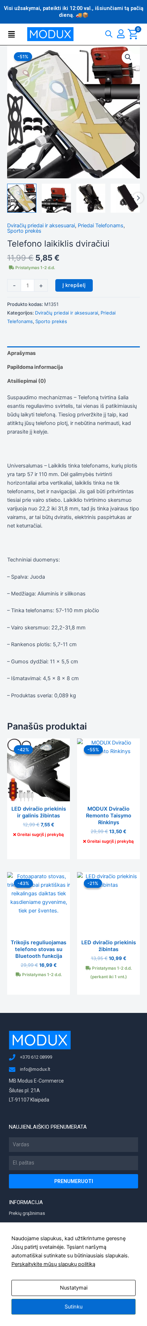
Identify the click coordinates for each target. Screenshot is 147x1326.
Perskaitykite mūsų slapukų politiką (53, 1264)
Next (138, 198)
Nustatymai (73, 1288)
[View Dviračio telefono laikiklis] (21, 198)
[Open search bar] (108, 32)
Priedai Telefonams (100, 225)
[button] (13, 34)
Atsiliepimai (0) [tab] (26, 381)
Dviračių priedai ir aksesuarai (41, 225)
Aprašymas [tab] (21, 353)
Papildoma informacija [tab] (35, 367)
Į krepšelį (74, 285)
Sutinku (73, 1306)
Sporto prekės (24, 231)
